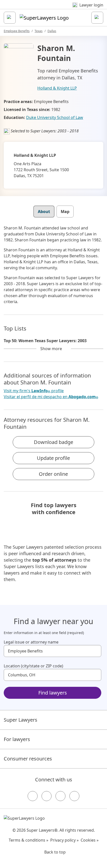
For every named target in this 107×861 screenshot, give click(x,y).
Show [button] (51, 348)
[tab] (43, 211)
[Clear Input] (95, 651)
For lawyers (17, 739)
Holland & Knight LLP (57, 88)
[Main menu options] (10, 18)
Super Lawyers (20, 719)
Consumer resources (28, 758)
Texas (39, 31)
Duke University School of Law (54, 117)
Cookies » (90, 840)
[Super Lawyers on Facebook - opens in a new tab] (33, 796)
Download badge (53, 442)
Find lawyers (52, 692)
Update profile (53, 458)
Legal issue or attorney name (31, 642)
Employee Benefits (17, 31)
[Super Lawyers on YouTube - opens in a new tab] (60, 796)
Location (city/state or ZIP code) (33, 666)
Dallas (52, 31)
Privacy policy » (64, 840)
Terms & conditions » (28, 840)
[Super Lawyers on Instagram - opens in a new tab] (47, 796)
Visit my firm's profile (34, 391)
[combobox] (52, 651)
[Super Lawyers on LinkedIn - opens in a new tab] (74, 796)
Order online (53, 474)
